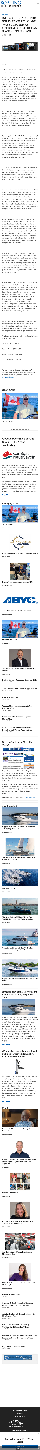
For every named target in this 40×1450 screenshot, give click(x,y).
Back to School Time (9, 639)
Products (5, 14)
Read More (6, 495)
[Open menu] (38, 3)
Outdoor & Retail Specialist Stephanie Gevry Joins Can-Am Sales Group (18, 1222)
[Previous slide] (4, 410)
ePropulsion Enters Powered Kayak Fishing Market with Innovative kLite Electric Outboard (19, 1053)
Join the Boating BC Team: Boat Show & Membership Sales (17, 1253)
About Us (20, 1413)
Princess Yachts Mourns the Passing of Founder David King (19, 423)
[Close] (38, 1433)
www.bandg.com (8, 377)
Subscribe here (30, 797)
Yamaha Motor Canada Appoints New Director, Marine (19, 669)
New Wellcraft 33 (8, 888)
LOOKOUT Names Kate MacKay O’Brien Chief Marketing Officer (19, 1284)
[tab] (11, 429)
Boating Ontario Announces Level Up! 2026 (17, 582)
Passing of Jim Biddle (10, 1192)
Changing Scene (10, 503)
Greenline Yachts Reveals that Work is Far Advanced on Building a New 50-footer (17, 949)
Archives (10, 793)
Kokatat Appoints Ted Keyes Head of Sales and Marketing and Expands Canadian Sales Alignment (19, 1161)
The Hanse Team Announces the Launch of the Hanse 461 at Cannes (19, 858)
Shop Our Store (20, 1416)
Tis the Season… (8, 524)
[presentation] (20, 406)
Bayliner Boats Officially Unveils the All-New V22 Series (20, 979)
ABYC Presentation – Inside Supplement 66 (18, 611)
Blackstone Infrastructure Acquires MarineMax (16, 718)
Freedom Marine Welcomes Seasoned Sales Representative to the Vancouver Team (19, 1337)
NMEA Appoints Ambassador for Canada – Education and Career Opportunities (19, 729)
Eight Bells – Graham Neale (13, 1346)
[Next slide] (35, 410)
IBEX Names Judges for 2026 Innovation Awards (20, 553)
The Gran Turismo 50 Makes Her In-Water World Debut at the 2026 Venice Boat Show (17, 918)
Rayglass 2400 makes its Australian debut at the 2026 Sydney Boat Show (19, 827)
